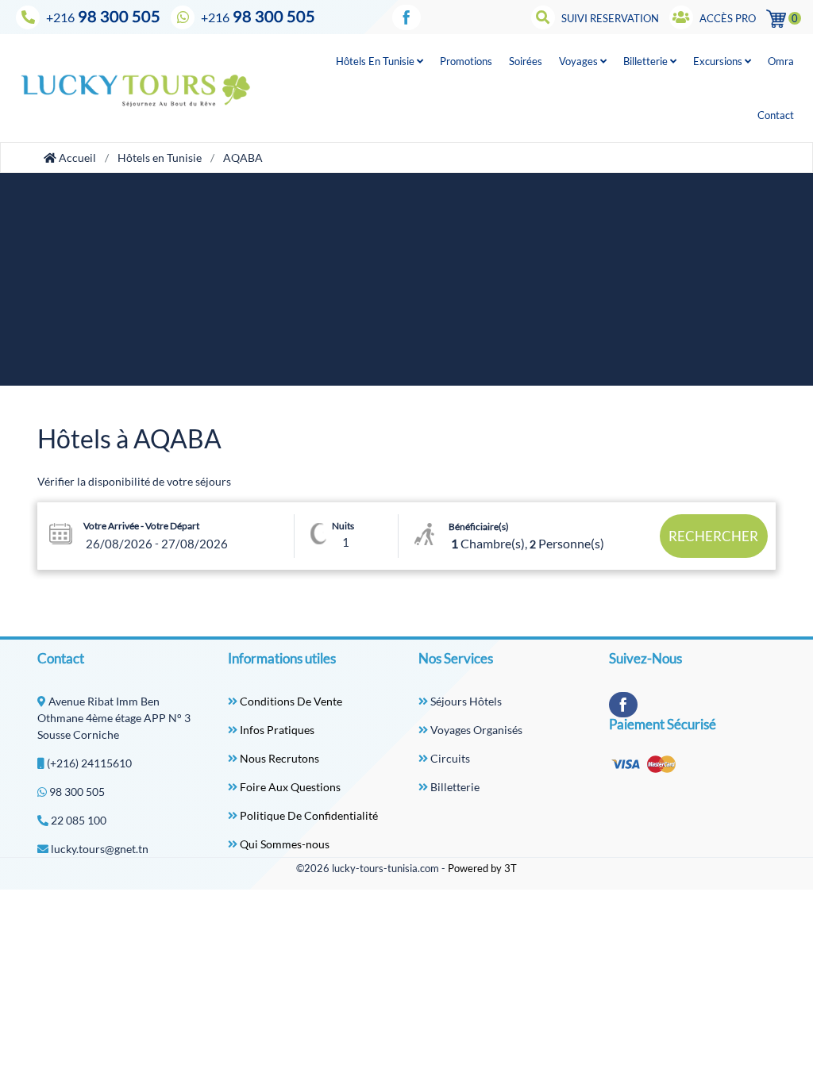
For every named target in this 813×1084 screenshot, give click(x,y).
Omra (781, 61)
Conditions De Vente (289, 701)
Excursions (719, 61)
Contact (775, 115)
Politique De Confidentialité (307, 815)
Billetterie (646, 61)
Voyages (579, 61)
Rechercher (713, 536)
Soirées (525, 61)
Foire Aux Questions (289, 787)
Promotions (466, 61)
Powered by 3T (482, 868)
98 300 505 (103, 15)
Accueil (76, 157)
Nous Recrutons (278, 758)
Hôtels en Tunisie (160, 157)
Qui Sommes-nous (283, 844)
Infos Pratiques (275, 729)
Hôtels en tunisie (376, 61)
